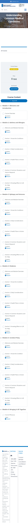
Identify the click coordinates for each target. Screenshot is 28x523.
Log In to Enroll (14, 88)
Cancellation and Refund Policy (22, 464)
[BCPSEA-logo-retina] (8, 4)
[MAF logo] (22, 4)
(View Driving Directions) (14, 474)
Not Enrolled (14, 69)
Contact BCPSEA (21, 458)
